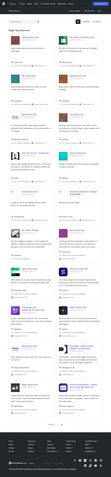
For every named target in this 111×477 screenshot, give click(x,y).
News (11, 444)
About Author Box (78, 153)
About (11, 441)
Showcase (31, 441)
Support (50, 444)
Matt (87, 444)
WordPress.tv (53, 451)
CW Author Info (77, 114)
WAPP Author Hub (78, 307)
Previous (51, 424)
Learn (49, 441)
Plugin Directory (14, 11)
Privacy (11, 451)
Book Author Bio (29, 114)
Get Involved (70, 441)
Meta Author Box (29, 346)
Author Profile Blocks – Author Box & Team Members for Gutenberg (83, 386)
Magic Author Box (30, 385)
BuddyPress (90, 451)
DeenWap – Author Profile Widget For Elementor (81, 347)
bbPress (89, 448)
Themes (31, 444)
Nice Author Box (77, 230)
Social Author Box (30, 192)
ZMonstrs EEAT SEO (79, 269)
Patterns (31, 451)
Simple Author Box (30, 37)
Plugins (30, 448)
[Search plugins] (38, 22)
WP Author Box (29, 76)
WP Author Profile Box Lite (82, 37)
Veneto (31, 463)
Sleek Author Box (30, 269)
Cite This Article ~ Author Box (35, 153)
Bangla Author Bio (78, 76)
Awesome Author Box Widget (83, 192)
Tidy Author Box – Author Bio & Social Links (33, 308)
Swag (69, 451)
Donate (69, 448)
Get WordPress (101, 4)
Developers (51, 448)
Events (68, 444)
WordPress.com (91, 441)
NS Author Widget (30, 230)
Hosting (11, 448)
